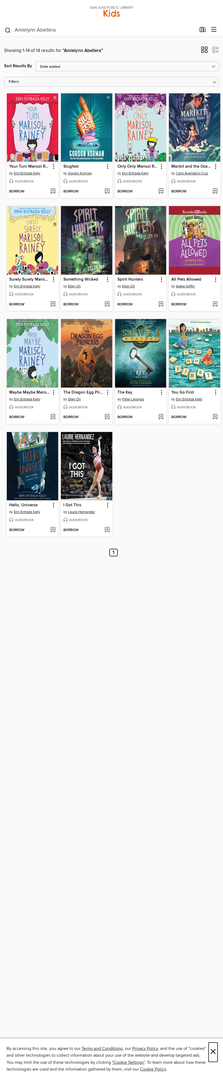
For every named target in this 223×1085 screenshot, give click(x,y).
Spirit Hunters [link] (130, 279)
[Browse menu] (214, 29)
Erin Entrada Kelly (27, 173)
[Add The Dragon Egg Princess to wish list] (107, 417)
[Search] (7, 30)
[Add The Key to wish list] (160, 417)
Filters (14, 81)
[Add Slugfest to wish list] (107, 191)
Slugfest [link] (71, 166)
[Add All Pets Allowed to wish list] (215, 304)
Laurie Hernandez (81, 512)
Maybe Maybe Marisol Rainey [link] (30, 392)
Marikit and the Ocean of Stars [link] (192, 166)
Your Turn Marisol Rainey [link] (30, 166)
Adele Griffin (185, 286)
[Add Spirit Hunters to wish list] (160, 304)
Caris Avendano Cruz (192, 173)
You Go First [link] (182, 392)
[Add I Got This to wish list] (107, 530)
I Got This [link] (72, 505)
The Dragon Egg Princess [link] (84, 392)
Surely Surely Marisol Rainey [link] (30, 279)
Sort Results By (18, 66)
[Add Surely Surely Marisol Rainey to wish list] (52, 304)
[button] (204, 51)
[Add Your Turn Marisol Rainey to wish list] (52, 191)
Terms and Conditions (102, 1048)
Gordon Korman (80, 173)
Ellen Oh (74, 286)
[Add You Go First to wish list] (215, 417)
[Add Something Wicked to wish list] (107, 304)
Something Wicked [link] (80, 279)
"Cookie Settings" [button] (128, 1062)
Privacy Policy (145, 1048)
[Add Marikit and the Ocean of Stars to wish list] (215, 191)
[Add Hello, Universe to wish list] (52, 530)
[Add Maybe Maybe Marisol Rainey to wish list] (52, 417)
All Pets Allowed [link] (186, 279)
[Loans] (203, 30)
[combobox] (100, 30)
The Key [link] (124, 392)
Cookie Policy (153, 1069)
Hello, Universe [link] (23, 505)
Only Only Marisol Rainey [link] (138, 166)
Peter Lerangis (133, 399)
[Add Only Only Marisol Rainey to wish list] (160, 191)
